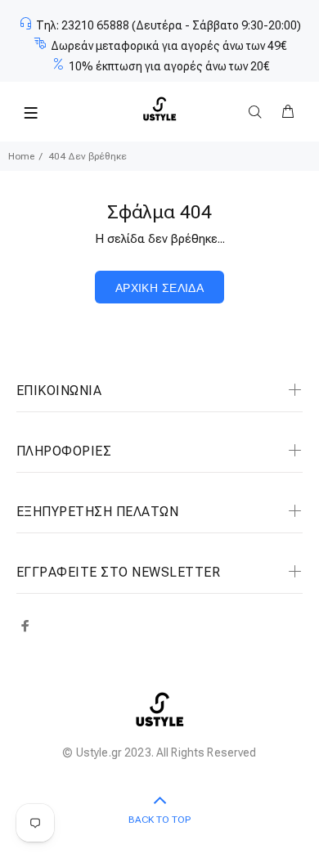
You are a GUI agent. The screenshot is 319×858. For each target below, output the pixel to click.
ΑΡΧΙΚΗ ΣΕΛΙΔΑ (159, 287)
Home (21, 156)
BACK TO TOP (159, 819)
